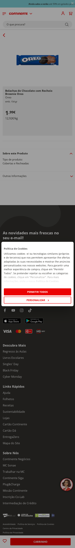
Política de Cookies (47, 281)
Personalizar (36, 300)
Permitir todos (37, 291)
